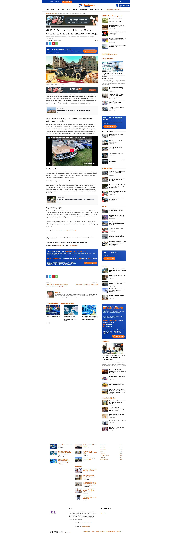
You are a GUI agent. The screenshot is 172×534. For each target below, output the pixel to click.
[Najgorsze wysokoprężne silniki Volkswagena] (105, 136)
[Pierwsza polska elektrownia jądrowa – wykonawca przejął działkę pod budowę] (105, 40)
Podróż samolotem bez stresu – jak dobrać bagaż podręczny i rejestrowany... (117, 290)
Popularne (47, 314)
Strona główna (51, 9)
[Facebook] (119, 1)
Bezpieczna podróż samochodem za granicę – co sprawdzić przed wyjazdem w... (117, 283)
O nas (102, 9)
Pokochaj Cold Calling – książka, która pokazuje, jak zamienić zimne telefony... (117, 402)
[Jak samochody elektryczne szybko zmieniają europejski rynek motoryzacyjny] (105, 173)
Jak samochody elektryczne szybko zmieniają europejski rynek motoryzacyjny (117, 172)
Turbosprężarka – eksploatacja (116, 153)
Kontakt (93, 531)
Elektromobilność (107, 168)
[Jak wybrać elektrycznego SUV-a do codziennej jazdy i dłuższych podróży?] (105, 179)
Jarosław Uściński (73, 245)
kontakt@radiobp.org (86, 526)
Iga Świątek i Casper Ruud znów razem (53, 316)
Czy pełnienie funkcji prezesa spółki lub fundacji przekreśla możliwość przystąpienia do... (89, 483)
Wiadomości (82, 26)
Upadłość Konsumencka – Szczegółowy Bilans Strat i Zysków (89, 477)
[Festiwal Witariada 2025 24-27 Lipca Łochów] (105, 378)
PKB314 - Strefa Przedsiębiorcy (112, 16)
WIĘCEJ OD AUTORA (67, 303)
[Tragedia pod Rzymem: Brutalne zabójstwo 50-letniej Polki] (105, 109)
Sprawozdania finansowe (110, 531)
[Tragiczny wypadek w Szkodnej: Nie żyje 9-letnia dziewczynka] (105, 102)
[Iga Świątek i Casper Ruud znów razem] (54, 310)
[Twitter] (50, 43)
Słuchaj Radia (68, 1)
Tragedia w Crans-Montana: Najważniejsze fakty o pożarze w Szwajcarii (116, 223)
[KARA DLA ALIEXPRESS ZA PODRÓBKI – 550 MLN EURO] (105, 33)
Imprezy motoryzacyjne (54, 26)
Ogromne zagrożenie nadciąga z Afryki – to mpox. (65, 230)
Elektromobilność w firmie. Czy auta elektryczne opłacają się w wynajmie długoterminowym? (117, 186)
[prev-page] (46, 323)
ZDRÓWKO (59, 245)
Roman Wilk (104, 360)
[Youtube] (121, 1)
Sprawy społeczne (107, 59)
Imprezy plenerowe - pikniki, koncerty (109, 54)
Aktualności (60, 9)
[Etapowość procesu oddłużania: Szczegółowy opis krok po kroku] (78, 497)
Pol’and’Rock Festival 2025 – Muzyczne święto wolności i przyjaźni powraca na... (117, 371)
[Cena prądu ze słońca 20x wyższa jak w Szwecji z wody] (105, 46)
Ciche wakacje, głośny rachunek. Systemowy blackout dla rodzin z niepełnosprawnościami (116, 95)
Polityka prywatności (86, 531)
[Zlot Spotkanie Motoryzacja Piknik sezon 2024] (78, 459)
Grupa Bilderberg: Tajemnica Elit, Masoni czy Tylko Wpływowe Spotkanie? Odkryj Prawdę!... (116, 20)
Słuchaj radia (91, 51)
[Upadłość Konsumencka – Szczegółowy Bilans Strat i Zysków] (78, 477)
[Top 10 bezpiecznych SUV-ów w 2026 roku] (78, 446)
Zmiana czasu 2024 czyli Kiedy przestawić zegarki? (87, 284)
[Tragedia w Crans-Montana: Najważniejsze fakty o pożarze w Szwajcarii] (105, 223)
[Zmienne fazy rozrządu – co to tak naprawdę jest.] (105, 161)
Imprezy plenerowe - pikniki (64, 26)
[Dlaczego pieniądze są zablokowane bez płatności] (105, 277)
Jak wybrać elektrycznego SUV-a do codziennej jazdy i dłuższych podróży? (117, 179)
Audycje (75, 9)
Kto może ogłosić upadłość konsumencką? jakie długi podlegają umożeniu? (89, 490)
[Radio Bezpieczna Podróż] (86, 5)
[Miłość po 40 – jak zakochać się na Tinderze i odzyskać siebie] (105, 416)
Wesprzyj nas (91, 263)
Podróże (104, 266)
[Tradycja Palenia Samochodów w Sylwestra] (105, 230)
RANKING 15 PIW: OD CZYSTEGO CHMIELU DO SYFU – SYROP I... (90, 452)
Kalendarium (72, 26)
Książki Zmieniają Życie (109, 398)
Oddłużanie (110, 258)
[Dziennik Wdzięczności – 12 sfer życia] (105, 422)
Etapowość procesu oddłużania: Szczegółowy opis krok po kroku (89, 497)
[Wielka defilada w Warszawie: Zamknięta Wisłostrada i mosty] (105, 210)
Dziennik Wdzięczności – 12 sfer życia (117, 420)
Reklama (97, 9)
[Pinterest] (53, 43)
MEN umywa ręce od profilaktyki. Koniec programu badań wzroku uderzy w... (116, 89)
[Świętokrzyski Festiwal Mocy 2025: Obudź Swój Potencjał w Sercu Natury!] (105, 384)
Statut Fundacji (119, 531)
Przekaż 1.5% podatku (115, 9)
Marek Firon (50, 40)
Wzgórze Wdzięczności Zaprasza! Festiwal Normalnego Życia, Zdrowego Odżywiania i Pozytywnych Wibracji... (117, 391)
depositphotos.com (88, 522)
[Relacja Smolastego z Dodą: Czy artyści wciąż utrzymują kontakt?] (105, 217)
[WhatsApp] (56, 43)
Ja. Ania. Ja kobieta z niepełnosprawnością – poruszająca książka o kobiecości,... (117, 409)
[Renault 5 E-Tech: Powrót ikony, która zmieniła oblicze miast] (105, 193)
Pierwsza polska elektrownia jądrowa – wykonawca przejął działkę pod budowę (117, 40)
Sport (91, 9)
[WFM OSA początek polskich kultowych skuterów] (105, 142)
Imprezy (104, 206)
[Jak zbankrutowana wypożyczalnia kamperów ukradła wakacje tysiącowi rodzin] (105, 270)
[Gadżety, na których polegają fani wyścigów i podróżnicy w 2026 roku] (105, 297)
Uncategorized (77, 26)
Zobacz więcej (67, 532)
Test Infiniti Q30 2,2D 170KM (115, 147)
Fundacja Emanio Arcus (100, 531)
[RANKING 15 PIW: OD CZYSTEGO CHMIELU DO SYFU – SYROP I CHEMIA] (78, 453)
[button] (117, 1)
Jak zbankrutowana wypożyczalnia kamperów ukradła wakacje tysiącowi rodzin (117, 270)
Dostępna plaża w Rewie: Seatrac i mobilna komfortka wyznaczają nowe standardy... (113, 75)
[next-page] (49, 323)
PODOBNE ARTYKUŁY (52, 303)
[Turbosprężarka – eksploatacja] (105, 155)
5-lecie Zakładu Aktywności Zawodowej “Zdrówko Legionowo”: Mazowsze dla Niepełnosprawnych (57, 285)
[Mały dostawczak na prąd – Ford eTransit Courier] (105, 199)
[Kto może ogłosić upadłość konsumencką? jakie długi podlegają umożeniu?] (78, 490)
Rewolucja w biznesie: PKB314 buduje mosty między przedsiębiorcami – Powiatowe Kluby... (117, 243)
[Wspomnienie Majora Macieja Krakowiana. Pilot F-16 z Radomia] (105, 236)
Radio (68, 9)
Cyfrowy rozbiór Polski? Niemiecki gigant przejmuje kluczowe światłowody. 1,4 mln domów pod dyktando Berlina (90, 318)
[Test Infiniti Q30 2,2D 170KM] (105, 149)
